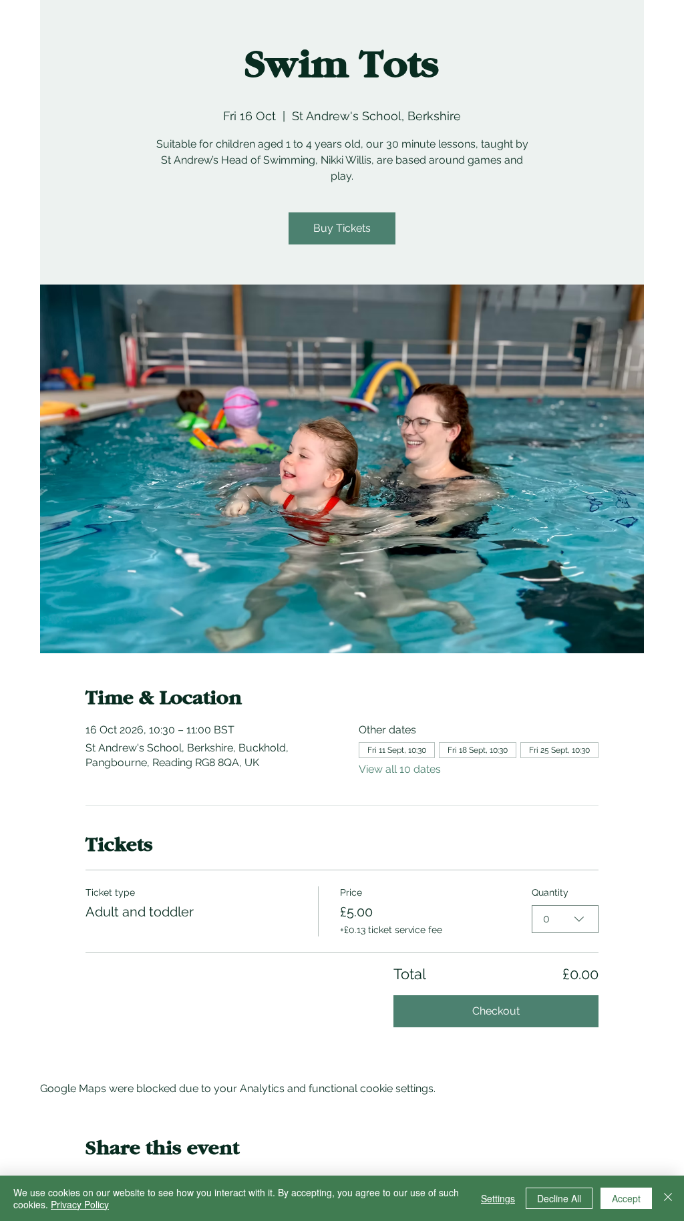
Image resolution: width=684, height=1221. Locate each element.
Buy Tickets (342, 228)
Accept (626, 1198)
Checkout (496, 1011)
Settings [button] (498, 1198)
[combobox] (565, 919)
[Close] (668, 1198)
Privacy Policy (80, 1204)
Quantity (550, 892)
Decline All (559, 1198)
